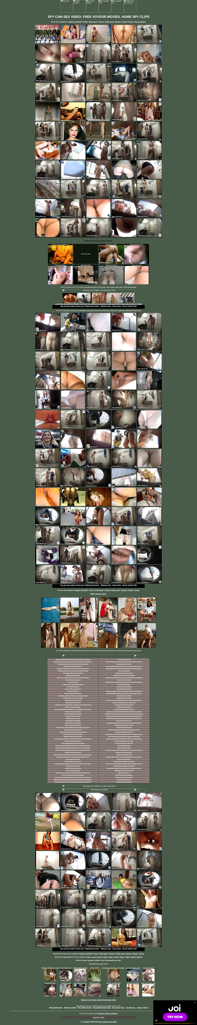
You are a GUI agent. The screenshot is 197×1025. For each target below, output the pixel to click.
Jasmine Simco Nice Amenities (73, 741)
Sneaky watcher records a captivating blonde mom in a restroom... (124, 757)
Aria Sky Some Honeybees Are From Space (73, 743)
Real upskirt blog (55, 1008)
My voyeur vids (118, 1008)
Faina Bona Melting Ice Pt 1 (124, 689)
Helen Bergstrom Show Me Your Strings (124, 675)
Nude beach (93, 22)
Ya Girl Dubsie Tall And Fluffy (73, 702)
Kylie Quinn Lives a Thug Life (73, 700)
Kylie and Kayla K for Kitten (124, 686)
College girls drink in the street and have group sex (73, 732)
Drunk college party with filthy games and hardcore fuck (73, 664)
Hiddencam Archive (92, 306)
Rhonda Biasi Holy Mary (124, 745)
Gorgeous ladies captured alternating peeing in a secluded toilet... (124, 738)
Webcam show (106, 306)
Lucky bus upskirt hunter (73, 770)
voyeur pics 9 (129, 310)
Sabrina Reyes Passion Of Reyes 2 (73, 666)
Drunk (85, 22)
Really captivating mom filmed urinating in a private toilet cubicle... (124, 668)
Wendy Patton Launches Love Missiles (124, 766)
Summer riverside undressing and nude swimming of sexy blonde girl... (73, 754)
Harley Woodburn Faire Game (73, 723)
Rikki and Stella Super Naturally (124, 775)
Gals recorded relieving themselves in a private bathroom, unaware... (73, 709)
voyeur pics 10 (137, 310)
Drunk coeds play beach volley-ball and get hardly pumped (73, 668)
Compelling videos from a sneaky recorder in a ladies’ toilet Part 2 (124, 723)
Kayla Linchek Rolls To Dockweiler (124, 741)
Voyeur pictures (140, 22)
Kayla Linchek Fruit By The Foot (124, 732)
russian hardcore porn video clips (124, 743)
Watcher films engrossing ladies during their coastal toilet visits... (124, 718)
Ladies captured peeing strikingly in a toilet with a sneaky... (124, 729)
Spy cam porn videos (67, 306)
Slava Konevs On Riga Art (124, 759)
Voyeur (130, 22)
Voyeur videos (142, 1008)
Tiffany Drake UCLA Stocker (124, 695)
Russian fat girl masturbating (124, 781)
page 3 (104, 287)
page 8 (125, 287)
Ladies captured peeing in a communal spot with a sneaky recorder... (73, 738)
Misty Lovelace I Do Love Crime (73, 693)
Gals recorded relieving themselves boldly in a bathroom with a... (124, 768)
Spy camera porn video (108, 1022)
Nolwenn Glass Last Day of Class (124, 725)
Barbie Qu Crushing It (124, 772)
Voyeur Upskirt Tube (129, 306)
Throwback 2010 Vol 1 (73, 691)
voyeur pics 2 (74, 310)
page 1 (89, 957)
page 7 (121, 287)
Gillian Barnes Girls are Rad (124, 727)
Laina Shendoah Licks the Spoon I (124, 704)
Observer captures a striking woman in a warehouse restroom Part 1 (73, 781)
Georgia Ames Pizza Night (73, 759)
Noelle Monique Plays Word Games (124, 770)
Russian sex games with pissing (73, 729)
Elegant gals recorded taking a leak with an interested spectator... (73, 745)
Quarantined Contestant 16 (124, 698)
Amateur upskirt (70, 1008)
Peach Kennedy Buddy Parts (124, 754)
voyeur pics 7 (113, 310)
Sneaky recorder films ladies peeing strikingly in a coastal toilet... (73, 747)
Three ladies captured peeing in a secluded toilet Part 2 (73, 695)
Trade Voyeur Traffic (98, 1017)
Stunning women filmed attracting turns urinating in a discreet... (73, 659)
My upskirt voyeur (85, 1008)
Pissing (101, 22)
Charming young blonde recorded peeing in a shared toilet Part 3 (72, 750)
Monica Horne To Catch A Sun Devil (73, 698)
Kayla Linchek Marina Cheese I (73, 761)
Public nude (109, 22)
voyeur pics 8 (121, 310)
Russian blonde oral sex (124, 659)
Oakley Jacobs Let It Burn (73, 766)
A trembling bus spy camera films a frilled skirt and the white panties (73, 704)
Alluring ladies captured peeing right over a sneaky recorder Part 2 (73, 777)
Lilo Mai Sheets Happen (124, 684)
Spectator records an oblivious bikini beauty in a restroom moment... (124, 750)
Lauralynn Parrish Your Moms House (73, 734)
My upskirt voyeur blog (102, 1008)
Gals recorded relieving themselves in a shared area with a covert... (124, 666)
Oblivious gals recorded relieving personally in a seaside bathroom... (124, 682)
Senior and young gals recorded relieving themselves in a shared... (124, 711)
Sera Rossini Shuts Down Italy (73, 752)
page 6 (117, 287)
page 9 (130, 287)
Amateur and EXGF (75, 22)
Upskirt (124, 22)
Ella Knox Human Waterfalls (72, 707)
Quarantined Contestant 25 (124, 664)
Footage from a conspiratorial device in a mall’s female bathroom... (124, 700)
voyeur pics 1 (66, 310)
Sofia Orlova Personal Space (73, 680)
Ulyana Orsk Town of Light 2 (124, 720)
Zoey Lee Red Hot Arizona (124, 680)
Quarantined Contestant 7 (124, 779)
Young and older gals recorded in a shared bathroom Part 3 (124, 736)
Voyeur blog (116, 306)
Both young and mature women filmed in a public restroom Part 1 (124, 716)
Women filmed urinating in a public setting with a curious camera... (124, 661)
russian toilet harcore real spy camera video (124, 702)
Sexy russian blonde (124, 670)
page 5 (113, 287)
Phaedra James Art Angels (124, 707)
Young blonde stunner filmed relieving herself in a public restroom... (124, 734)
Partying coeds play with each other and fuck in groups (73, 670)
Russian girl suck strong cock (73, 711)
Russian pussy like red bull (73, 716)
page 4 (109, 287)
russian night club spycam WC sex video (73, 775)
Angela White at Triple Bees (73, 720)
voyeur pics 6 (105, 310)
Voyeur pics (80, 306)
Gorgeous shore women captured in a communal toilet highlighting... (124, 677)
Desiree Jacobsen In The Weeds (73, 714)
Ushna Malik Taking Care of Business (73, 673)
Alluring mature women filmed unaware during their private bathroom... (73, 661)
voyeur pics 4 (90, 310)
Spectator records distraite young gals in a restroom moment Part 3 (73, 763)
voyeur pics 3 (82, 310)
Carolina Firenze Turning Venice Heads (73, 684)
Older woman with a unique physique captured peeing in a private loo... (73, 779)
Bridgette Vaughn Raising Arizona (73, 736)
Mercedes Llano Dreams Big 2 (124, 752)
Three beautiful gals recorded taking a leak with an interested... (73, 727)
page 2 (100, 287)
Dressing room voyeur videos (73, 725)
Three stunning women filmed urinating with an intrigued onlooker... (124, 763)
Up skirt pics (130, 1008)
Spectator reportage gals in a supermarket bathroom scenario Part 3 (124, 691)
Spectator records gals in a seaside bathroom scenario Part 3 (73, 757)
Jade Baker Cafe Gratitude (73, 675)
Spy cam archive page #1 (91, 287)
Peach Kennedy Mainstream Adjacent (124, 709)
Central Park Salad (73, 682)
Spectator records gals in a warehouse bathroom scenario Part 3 (73, 772)
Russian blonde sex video (124, 747)
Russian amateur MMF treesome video (124, 761)
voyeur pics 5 (98, 310)
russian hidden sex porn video (73, 689)
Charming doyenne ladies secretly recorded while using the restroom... (124, 714)
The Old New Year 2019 (73, 686)
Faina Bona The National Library (124, 673)
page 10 (134, 287)
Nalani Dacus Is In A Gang (73, 718)
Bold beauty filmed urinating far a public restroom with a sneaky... (124, 693)
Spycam (118, 22)
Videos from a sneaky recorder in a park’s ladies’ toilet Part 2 (73, 677)
